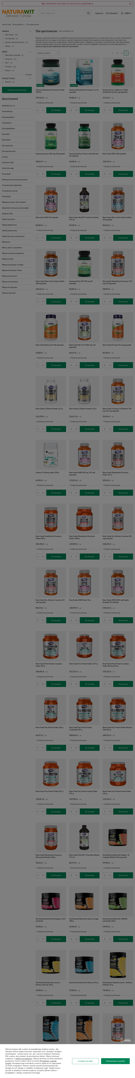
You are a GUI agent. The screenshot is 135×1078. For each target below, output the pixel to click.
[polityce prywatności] (24, 1059)
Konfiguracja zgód (85, 1061)
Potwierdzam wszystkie (115, 1061)
